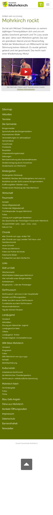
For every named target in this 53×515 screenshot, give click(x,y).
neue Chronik (8, 245)
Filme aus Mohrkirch (11, 248)
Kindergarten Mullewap (12, 175)
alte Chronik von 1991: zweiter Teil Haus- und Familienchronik (21, 240)
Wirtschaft (7, 193)
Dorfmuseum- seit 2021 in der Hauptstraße (20, 294)
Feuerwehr (7, 197)
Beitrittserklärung (9, 363)
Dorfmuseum (9, 290)
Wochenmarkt (8, 272)
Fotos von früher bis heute (13, 251)
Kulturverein (8, 368)
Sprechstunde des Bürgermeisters (17, 131)
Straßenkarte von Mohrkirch (14, 166)
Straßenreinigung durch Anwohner (17, 163)
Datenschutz (8, 418)
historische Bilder (9, 255)
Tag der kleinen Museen (12, 310)
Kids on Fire (7, 227)
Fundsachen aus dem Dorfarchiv (16, 258)
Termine (6, 119)
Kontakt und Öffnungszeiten (14, 297)
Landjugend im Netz (11, 328)
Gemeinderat (7, 141)
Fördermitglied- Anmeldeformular (17, 338)
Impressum (8, 413)
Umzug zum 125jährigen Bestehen (17, 217)
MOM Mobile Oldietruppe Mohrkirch (17, 275)
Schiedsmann (8, 281)
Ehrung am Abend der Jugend (15, 325)
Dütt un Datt (8, 268)
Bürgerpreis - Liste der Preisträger (16, 285)
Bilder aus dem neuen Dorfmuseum (17, 300)
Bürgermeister (8, 128)
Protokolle (6, 147)
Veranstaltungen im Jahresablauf (16, 138)
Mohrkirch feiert (10, 383)
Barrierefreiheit (9, 423)
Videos (5, 331)
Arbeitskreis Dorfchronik (12, 372)
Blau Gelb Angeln (11, 399)
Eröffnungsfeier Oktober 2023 (15, 184)
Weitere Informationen (26, 89)
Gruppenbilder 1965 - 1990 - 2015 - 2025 (19, 224)
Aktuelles (7, 114)
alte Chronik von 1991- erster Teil (16, 236)
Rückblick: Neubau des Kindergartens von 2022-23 (23, 178)
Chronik (6, 232)
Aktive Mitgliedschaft (11, 205)
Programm (6, 350)
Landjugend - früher (11, 335)
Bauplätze (6, 150)
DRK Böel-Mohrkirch (12, 343)
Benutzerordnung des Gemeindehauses (19, 159)
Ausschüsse (7, 144)
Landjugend (8, 315)
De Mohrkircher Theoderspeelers (16, 375)
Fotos (4, 214)
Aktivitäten (6, 322)
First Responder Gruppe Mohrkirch (17, 211)
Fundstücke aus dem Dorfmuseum (17, 303)
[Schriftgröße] (41, 4)
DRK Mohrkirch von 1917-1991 (14, 356)
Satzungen (6, 156)
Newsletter (7, 428)
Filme (4, 394)
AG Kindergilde (8, 388)
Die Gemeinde (9, 124)
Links (4, 263)
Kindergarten (9, 171)
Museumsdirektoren (11, 306)
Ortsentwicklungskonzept (13, 153)
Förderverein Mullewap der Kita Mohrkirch (20, 188)
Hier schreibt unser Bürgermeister (17, 278)
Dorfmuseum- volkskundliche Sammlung (20, 378)
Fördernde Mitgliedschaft (13, 208)
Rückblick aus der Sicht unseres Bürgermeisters (22, 181)
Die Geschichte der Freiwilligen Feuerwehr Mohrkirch (25, 221)
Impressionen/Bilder (11, 134)
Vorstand (6, 319)
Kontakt (5, 202)
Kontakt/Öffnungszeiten (14, 409)
